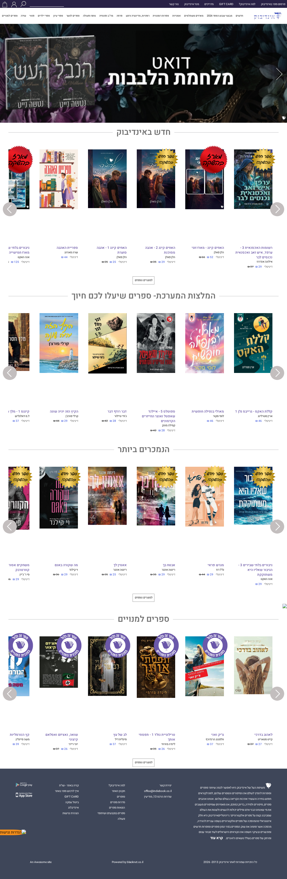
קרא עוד (216, 838)
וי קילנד (73, 570)
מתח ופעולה (89, 16)
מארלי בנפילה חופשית (208, 411)
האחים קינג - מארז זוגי (208, 248)
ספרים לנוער (73, 16)
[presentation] (277, 209)
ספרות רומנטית (161, 16)
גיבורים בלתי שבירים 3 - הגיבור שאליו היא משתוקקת (255, 570)
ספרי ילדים (44, 16)
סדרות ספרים (117, 802)
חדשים (239, 16)
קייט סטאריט (265, 739)
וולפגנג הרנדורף (215, 739)
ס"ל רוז (220, 570)
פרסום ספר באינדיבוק (273, 4)
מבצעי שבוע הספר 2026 (219, 16)
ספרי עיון (58, 16)
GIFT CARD (226, 4)
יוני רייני (73, 744)
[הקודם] (279, 74)
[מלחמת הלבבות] (143, 73)
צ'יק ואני (217, 735)
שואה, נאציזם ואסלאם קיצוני (61, 737)
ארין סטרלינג (265, 416)
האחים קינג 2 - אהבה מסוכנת (160, 250)
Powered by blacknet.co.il (127, 862)
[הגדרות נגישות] (13, 832)
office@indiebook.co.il (158, 791)
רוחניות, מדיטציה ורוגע (137, 16)
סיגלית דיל (121, 739)
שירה (23, 16)
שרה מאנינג (71, 252)
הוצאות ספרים (117, 807)
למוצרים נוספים (143, 280)
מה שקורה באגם (66, 565)
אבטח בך (169, 565)
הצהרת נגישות (71, 813)
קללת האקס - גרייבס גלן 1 (253, 411)
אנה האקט (23, 257)
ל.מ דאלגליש (22, 416)
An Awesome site (41, 862)
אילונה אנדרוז (264, 261)
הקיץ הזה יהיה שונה (64, 411)
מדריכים (209, 4)
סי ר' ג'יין (24, 574)
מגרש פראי (216, 565)
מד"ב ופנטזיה (106, 16)
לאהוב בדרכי (263, 735)
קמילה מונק (168, 425)
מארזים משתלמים (193, 16)
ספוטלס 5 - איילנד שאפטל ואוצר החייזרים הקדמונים (158, 416)
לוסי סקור (218, 416)
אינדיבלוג (73, 807)
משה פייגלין (22, 739)
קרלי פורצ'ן (72, 416)
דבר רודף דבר (117, 411)
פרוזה (119, 16)
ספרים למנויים (10, 16)
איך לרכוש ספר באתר (67, 791)
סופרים (121, 796)
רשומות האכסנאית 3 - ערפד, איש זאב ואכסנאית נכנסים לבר (253, 252)
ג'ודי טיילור (120, 416)
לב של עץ (119, 735)
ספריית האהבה (67, 248)
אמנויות (176, 16)
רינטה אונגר (168, 570)
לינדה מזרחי (168, 744)
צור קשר (174, 4)
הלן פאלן (219, 252)
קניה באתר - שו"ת (69, 785)
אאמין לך (120, 565)
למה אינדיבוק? (247, 4)
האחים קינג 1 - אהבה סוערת (111, 250)
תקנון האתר (118, 791)
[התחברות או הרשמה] (14, 4)
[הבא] (7, 74)
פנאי (31, 16)
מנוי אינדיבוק (191, 4)
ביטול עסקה (72, 802)
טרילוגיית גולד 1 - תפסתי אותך (157, 737)
